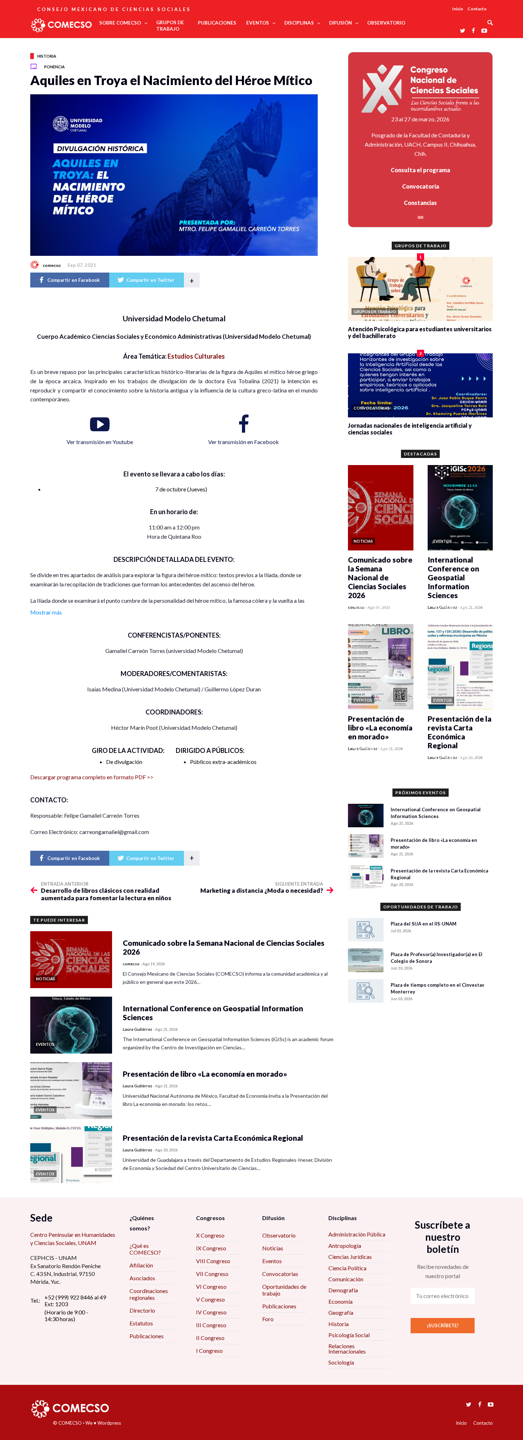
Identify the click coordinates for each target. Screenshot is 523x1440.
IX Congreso (211, 1248)
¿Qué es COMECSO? (145, 1249)
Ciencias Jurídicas (350, 1256)
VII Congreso (212, 1273)
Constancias (420, 202)
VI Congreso (211, 1286)
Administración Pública (356, 1234)
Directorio (142, 1310)
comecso (52, 265)
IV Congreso (211, 1312)
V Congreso (210, 1299)
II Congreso (210, 1337)
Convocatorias (280, 1273)
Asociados (142, 1278)
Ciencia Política (347, 1268)
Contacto (477, 8)
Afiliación (141, 1265)
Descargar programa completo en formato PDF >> (91, 777)
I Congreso (209, 1350)
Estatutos (141, 1323)
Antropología (344, 1245)
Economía (340, 1301)
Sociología (341, 1362)
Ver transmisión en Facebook (243, 441)
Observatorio (279, 1235)
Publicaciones (147, 1336)
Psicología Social (349, 1334)
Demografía (343, 1290)
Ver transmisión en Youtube (100, 441)
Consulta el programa (420, 170)
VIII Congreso (213, 1260)
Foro (268, 1318)
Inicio (457, 8)
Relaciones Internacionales (347, 1348)
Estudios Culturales (196, 356)
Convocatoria (420, 186)
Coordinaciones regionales (149, 1294)
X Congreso (210, 1235)
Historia (46, 56)
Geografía (340, 1312)
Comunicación (345, 1279)
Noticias (272, 1248)
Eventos (272, 1260)
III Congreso (211, 1325)
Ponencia (54, 66)
